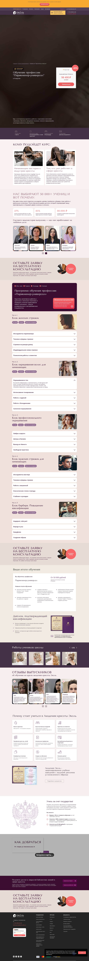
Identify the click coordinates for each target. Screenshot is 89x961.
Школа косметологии (40, 919)
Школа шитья (38, 929)
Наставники (47, 9)
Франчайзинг (52, 925)
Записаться (66, 84)
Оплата (51, 930)
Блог (51, 932)
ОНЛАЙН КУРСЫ (44, 4)
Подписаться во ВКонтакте (68, 885)
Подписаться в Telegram (68, 880)
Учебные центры (66, 919)
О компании (25, 9)
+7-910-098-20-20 (71, 12)
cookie (47, 952)
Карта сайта (52, 934)
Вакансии (51, 928)
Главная (15, 63)
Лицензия (65, 931)
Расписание (37, 9)
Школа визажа (39, 924)
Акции (42, 9)
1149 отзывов (23, 933)
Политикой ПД (49, 954)
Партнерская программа (52, 937)
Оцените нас (19, 935)
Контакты (31, 9)
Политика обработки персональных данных (68, 926)
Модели (51, 921)
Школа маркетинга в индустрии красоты (40, 937)
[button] (43, 253)
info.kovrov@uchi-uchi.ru (19, 925)
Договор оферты (66, 923)
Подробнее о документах (54, 781)
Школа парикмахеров (23, 63)
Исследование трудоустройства (69, 917)
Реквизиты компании (67, 921)
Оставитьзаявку (71, 268)
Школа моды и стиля (40, 927)
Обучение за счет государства (69, 929)
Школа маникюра (39, 917)
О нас (51, 919)
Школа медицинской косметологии (40, 941)
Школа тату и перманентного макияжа (39, 945)
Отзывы (51, 923)
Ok (82, 952)
